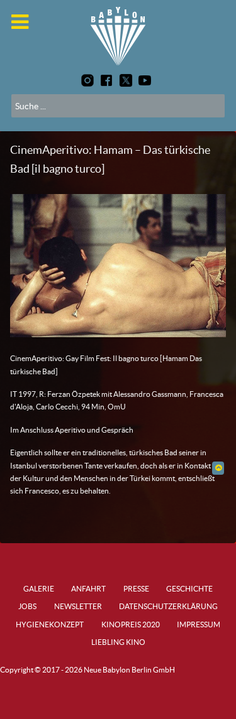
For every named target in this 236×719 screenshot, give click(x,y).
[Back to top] (218, 467)
